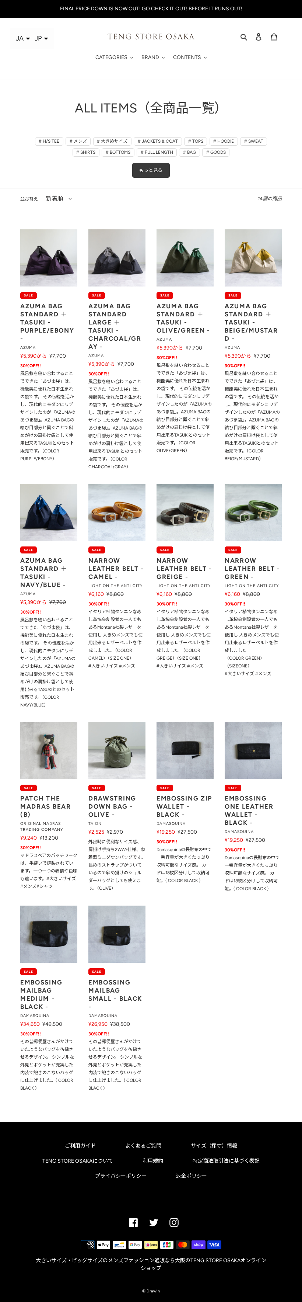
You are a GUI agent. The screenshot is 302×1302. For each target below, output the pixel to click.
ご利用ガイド (80, 1146)
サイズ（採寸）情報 (214, 1146)
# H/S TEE (49, 141)
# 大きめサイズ (112, 141)
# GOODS (216, 152)
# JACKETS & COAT (158, 141)
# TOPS (195, 141)
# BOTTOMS (118, 152)
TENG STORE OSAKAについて (77, 1161)
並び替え (29, 199)
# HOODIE (223, 141)
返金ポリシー (191, 1176)
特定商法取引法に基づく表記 (226, 1161)
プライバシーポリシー (121, 1176)
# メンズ (78, 141)
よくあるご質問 (143, 1146)
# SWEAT (253, 141)
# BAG (189, 152)
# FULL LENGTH (157, 152)
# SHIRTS (85, 152)
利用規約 (153, 1161)
